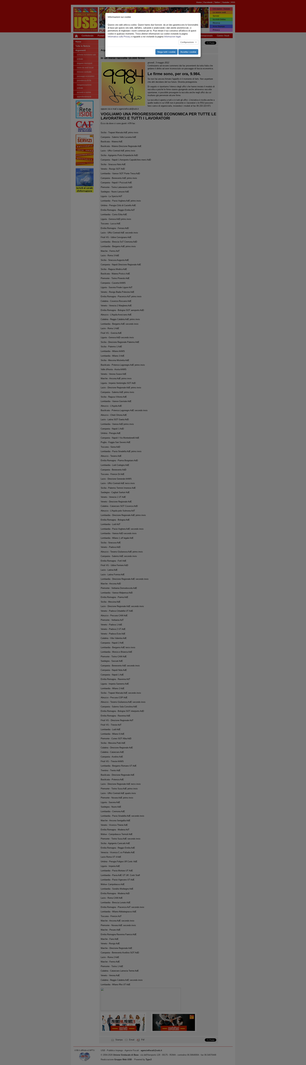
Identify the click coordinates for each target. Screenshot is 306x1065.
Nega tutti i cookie (166, 52)
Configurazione (187, 42)
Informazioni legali (172, 36)
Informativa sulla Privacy (119, 36)
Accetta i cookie (188, 52)
